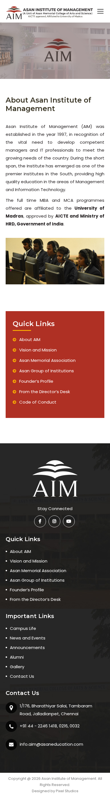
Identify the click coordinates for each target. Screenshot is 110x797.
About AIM (29, 339)
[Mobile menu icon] (100, 11)
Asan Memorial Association (47, 360)
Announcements (27, 647)
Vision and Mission (38, 350)
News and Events (27, 638)
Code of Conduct (37, 402)
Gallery (17, 667)
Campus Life (23, 628)
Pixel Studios (67, 791)
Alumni (17, 657)
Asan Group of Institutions (46, 371)
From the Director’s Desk (44, 392)
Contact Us (22, 676)
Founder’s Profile (36, 381)
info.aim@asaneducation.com (51, 744)
